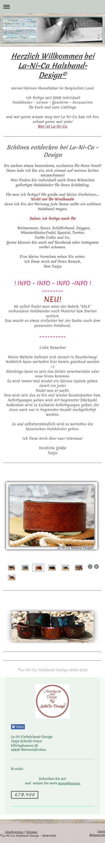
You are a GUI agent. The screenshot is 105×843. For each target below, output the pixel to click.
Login (101, 831)
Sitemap (31, 832)
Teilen (19, 727)
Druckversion (14, 832)
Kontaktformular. (69, 783)
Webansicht (97, 835)
